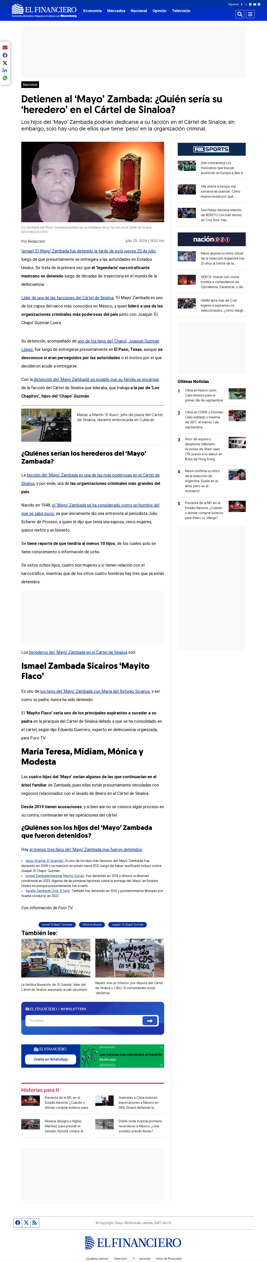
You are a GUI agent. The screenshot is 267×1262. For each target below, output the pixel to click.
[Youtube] (255, 4)
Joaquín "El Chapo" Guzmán (128, 924)
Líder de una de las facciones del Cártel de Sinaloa (67, 297)
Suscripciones (141, 1259)
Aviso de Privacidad (168, 1259)
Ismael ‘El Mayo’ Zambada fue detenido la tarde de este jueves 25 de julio (88, 250)
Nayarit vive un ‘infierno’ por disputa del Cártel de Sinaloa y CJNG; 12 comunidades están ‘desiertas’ (129, 988)
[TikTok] (260, 4)
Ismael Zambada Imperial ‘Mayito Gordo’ (55, 876)
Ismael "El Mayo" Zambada (57, 924)
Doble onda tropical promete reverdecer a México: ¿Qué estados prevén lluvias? (140, 1126)
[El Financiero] (44, 10)
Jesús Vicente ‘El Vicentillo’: (45, 861)
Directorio (120, 1259)
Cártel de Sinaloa (92, 924)
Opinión (159, 10)
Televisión (181, 10)
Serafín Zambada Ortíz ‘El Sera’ (48, 891)
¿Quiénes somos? (97, 1259)
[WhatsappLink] (92, 1056)
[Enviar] (149, 1020)
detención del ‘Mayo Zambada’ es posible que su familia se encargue (96, 379)
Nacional (139, 10)
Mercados (116, 10)
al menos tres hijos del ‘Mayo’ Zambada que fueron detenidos (85, 849)
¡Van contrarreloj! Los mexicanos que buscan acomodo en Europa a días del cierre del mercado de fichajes (223, 173)
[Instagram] (251, 4)
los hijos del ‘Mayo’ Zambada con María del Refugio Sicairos (95, 691)
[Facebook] (243, 4)
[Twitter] (247, 4)
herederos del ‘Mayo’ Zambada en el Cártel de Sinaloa (77, 652)
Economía (92, 10)
